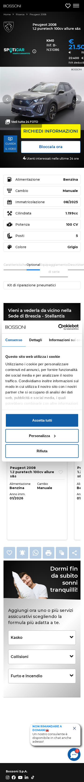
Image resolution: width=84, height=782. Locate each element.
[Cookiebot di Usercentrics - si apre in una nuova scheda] (59, 327)
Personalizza (39, 436)
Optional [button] (33, 264)
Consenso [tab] (13, 340)
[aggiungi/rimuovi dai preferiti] (60, 472)
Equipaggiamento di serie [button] (54, 268)
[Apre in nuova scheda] (35, 553)
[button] (9, 553)
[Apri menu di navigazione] (75, 6)
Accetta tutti (42, 420)
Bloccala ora (51, 147)
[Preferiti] (67, 6)
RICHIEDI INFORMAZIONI (50, 131)
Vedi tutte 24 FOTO (24, 121)
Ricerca (20, 14)
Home (7, 14)
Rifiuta (42, 451)
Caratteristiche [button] (15, 264)
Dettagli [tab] (35, 340)
